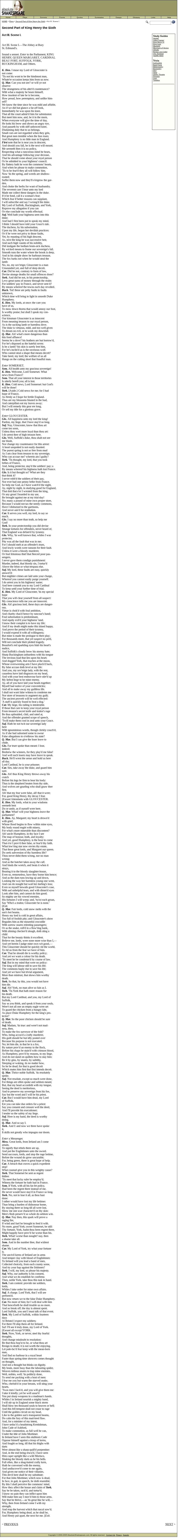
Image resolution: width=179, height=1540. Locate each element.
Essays (118, 17)
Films (155, 72)
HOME (4, 21)
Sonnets (43, 17)
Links (153, 17)
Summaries (99, 17)
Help (169, 17)
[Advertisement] (103, 8)
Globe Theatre (159, 74)
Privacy (119, 1535)
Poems (62, 17)
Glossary (136, 17)
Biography (157, 69)
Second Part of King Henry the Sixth (30, 21)
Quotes (80, 17)
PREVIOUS (11, 1524)
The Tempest (158, 54)
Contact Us (110, 1535)
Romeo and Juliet (160, 52)
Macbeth (156, 46)
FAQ (155, 71)
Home (8, 17)
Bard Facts (157, 65)
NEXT (169, 1524)
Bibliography (158, 67)
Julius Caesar (158, 40)
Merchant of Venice (161, 48)
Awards (126, 1535)
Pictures (156, 76)
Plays (25, 17)
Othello (156, 50)
